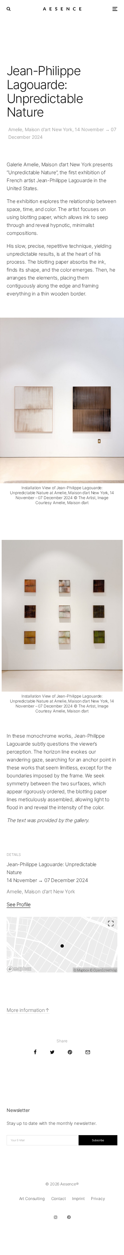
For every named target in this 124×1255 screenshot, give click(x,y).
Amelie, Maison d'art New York (41, 891)
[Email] (87, 1052)
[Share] (35, 1052)
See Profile (18, 904)
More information (26, 1010)
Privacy (98, 1198)
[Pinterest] (68, 1217)
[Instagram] (55, 1217)
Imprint (78, 1198)
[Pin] (70, 1052)
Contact (58, 1198)
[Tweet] (52, 1052)
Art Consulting (32, 1198)
